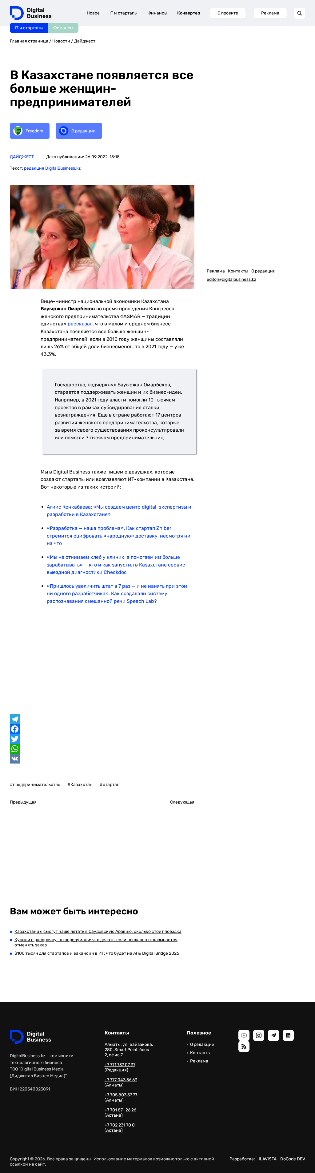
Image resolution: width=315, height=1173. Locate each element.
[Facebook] (102, 729)
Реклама (270, 13)
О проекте (227, 13)
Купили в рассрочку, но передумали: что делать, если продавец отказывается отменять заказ (95, 942)
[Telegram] (102, 719)
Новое (93, 13)
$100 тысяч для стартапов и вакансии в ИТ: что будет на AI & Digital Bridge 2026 (96, 953)
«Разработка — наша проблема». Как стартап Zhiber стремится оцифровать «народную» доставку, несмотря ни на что (118, 535)
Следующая (182, 802)
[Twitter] (102, 739)
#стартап (109, 784)
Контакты (238, 271)
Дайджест (84, 41)
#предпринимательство (35, 784)
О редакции (263, 271)
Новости (61, 41)
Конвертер (188, 13)
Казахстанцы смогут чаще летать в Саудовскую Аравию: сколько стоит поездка (97, 931)
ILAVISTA (268, 1159)
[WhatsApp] (102, 749)
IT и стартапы (29, 27)
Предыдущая (23, 802)
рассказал (80, 324)
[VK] (102, 759)
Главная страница (29, 41)
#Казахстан (80, 784)
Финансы (63, 27)
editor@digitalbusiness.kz (231, 279)
